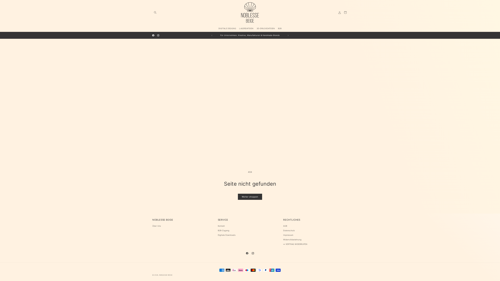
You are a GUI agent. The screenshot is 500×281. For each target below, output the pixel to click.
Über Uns (156, 226)
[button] (155, 12)
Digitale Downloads (227, 235)
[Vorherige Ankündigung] (212, 35)
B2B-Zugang (223, 230)
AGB (285, 226)
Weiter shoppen (250, 197)
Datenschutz (289, 230)
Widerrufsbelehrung (292, 239)
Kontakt (221, 226)
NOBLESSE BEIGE (166, 275)
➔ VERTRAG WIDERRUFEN (295, 244)
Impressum (288, 235)
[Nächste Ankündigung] (288, 35)
